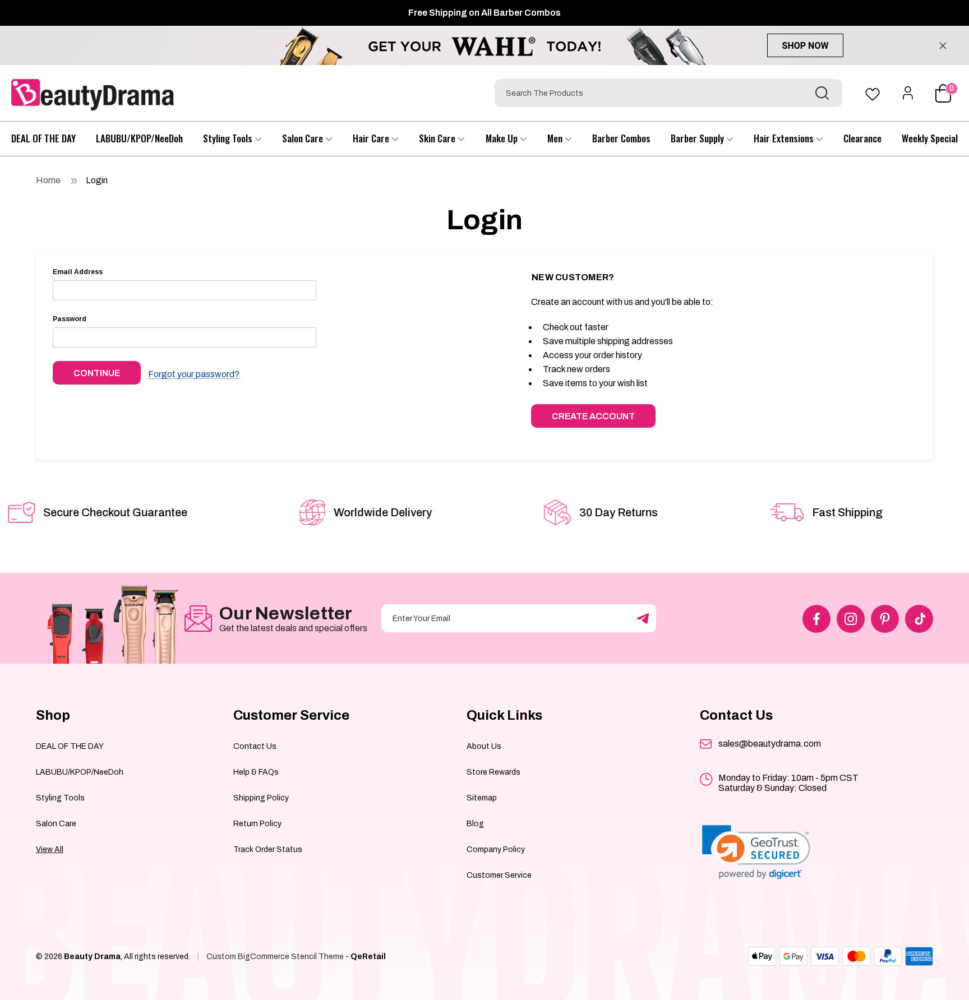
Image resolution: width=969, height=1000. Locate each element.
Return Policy (257, 824)
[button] (756, 852)
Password (69, 319)
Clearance (862, 138)
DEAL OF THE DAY (43, 138)
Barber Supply (698, 138)
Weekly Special (930, 138)
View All (49, 849)
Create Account (593, 416)
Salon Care (303, 138)
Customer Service (499, 875)
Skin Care (438, 138)
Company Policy (496, 849)
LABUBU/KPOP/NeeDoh (139, 138)
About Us (484, 746)
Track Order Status (267, 849)
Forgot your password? (193, 374)
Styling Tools (229, 138)
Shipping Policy (261, 798)
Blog (475, 824)
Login (97, 180)
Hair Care (372, 138)
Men (556, 138)
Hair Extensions (785, 138)
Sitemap (482, 798)
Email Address (78, 272)
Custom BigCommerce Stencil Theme (275, 956)
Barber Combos (621, 138)
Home (48, 180)
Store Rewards (493, 772)
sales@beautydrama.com (769, 743)
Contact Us (254, 746)
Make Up (503, 138)
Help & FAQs (256, 772)
